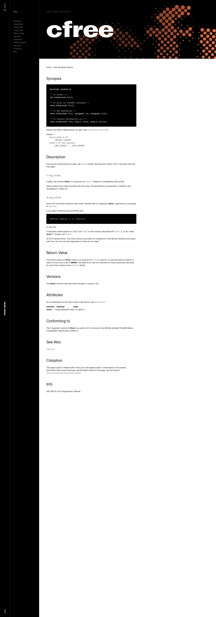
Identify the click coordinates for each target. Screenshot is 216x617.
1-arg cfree (18, 27)
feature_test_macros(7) (97, 130)
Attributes (18, 39)
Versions (17, 36)
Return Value (19, 33)
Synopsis (17, 21)
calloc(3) (52, 206)
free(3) (84, 164)
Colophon (18, 48)
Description (18, 24)
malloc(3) (75, 265)
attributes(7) (100, 302)
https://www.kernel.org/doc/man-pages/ (63, 373)
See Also (17, 45)
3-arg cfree (18, 30)
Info (15, 52)
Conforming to (20, 42)
